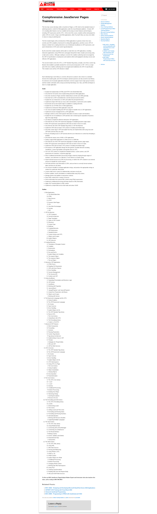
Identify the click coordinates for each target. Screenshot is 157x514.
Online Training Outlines (58, 497)
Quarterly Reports (105, 39)
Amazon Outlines (105, 21)
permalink (77, 497)
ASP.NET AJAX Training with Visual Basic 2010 (58, 490)
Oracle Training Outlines (107, 37)
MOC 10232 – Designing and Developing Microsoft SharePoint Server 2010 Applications (70, 488)
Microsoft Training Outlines (108, 32)
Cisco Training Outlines (107, 27)
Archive (103, 64)
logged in (56, 506)
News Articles (104, 34)
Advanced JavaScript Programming (55, 492)
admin (67, 497)
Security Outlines (105, 40)
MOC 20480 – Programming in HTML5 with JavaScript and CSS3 (63, 494)
